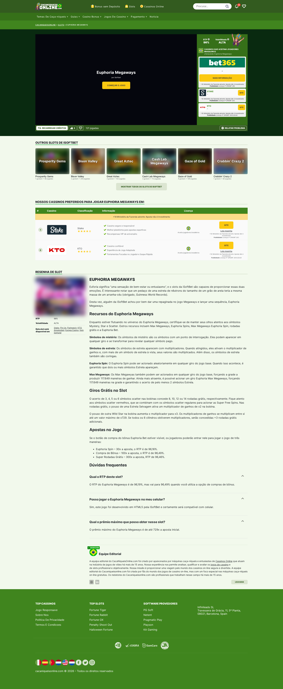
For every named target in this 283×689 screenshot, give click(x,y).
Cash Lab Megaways (153, 176)
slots (61, 25)
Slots (132, 6)
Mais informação (222, 78)
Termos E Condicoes (48, 624)
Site (242, 93)
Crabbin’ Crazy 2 (223, 176)
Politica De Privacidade (49, 619)
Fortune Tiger (97, 610)
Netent (147, 614)
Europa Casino (72, 330)
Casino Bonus (91, 16)
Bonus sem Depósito (107, 6)
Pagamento (138, 16)
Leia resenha (226, 231)
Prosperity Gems (44, 176)
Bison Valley (77, 176)
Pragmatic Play (152, 619)
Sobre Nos (41, 614)
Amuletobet (59, 330)
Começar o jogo (116, 85)
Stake (56, 327)
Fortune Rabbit (98, 614)
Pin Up (63, 327)
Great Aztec (113, 176)
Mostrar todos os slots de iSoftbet (141, 186)
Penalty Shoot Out (100, 624)
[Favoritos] (244, 6)
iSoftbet (118, 77)
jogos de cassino (219, 564)
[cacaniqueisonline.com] (48, 6)
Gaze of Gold (185, 176)
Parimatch (72, 327)
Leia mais (239, 582)
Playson (148, 624)
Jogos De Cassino (115, 16)
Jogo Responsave (46, 610)
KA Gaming (150, 629)
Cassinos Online (154, 6)
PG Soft (148, 610)
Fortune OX (96, 619)
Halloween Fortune (101, 629)
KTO (80, 327)
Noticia (154, 16)
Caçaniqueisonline (45, 25)
